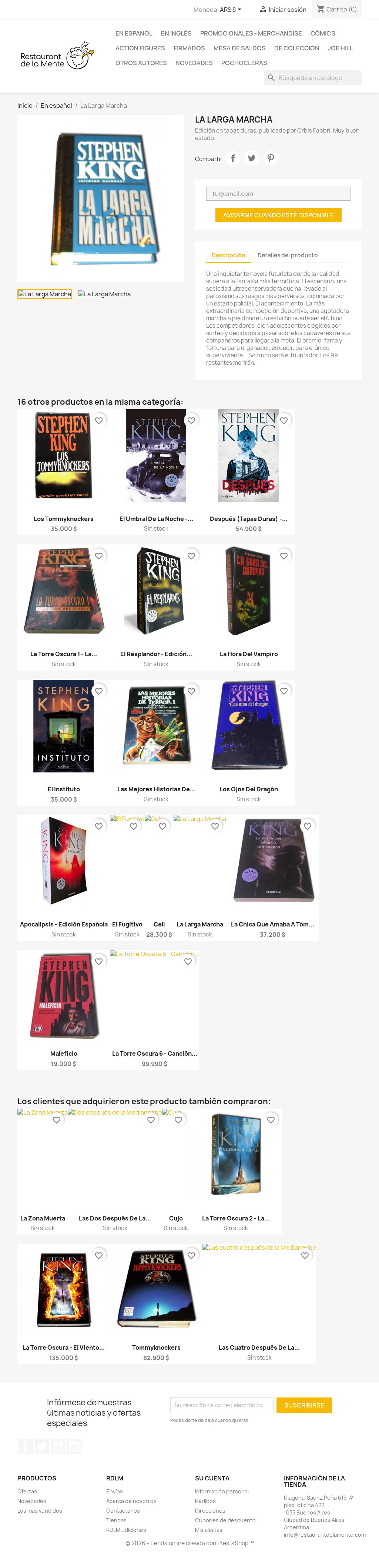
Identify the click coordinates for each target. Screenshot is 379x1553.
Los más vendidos (39, 1510)
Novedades (194, 63)
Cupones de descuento (225, 1520)
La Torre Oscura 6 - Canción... (154, 1053)
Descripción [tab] (228, 255)
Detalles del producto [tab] (288, 255)
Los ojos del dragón (248, 789)
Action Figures (140, 48)
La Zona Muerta (42, 1218)
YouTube (58, 1446)
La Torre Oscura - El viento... (64, 1347)
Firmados (189, 48)
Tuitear (251, 158)
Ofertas (27, 1491)
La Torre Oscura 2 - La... (236, 1218)
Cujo (176, 1218)
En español (133, 33)
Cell (159, 924)
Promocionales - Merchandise (251, 33)
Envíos (114, 1491)
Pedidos (205, 1500)
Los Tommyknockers (64, 519)
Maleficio (63, 1053)
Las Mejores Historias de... (156, 789)
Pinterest (270, 158)
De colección (296, 48)
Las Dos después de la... (115, 1218)
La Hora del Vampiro (249, 654)
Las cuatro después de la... (259, 1347)
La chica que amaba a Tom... (272, 924)
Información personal (222, 1491)
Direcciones (210, 1510)
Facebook (25, 1446)
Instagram (74, 1446)
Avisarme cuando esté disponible (278, 215)
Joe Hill (340, 48)
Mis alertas (208, 1529)
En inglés (176, 33)
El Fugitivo (127, 924)
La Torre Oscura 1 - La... (63, 654)
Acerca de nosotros (131, 1500)
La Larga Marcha (200, 924)
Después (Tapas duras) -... (249, 519)
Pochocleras (244, 63)
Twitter (41, 1446)
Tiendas (116, 1520)
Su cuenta (212, 1478)
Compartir (232, 158)
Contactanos (123, 1510)
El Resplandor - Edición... (156, 654)
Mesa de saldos (240, 48)
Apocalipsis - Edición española (64, 924)
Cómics (323, 33)
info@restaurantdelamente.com (325, 1534)
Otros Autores (141, 63)
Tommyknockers (156, 1347)
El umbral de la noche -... (156, 519)
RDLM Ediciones (126, 1529)
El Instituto (64, 789)
